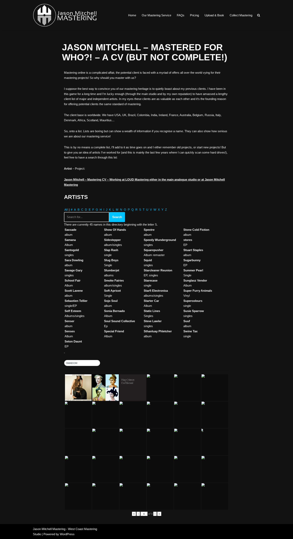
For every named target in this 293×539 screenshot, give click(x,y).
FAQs (180, 15)
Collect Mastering (241, 15)
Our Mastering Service (156, 15)
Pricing (194, 15)
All (66, 209)
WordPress (67, 534)
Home (132, 15)
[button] (82, 363)
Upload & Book (214, 15)
